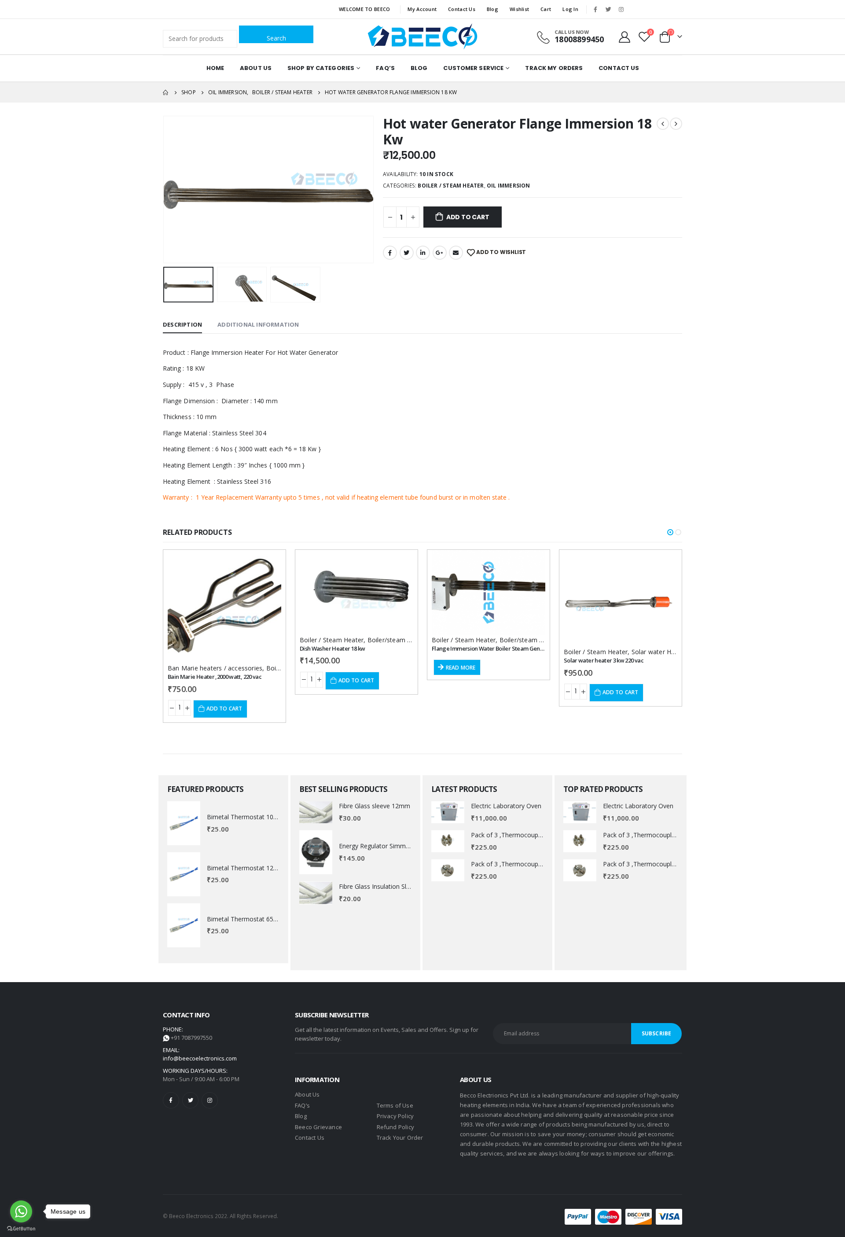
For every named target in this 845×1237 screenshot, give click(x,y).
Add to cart (467, 217)
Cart (545, 9)
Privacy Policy (395, 1116)
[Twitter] (608, 9)
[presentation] (165, 189)
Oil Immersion (508, 185)
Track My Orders (554, 68)
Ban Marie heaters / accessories (215, 668)
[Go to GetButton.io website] (21, 1228)
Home (215, 68)
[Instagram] (621, 9)
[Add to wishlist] (266, 564)
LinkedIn (423, 253)
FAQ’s (385, 68)
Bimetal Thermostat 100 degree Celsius (263, 817)
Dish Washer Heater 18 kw (332, 648)
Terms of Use (395, 1105)
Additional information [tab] (258, 324)
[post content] (224, 606)
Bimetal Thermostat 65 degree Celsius (261, 919)
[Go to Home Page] (166, 92)
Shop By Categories (320, 68)
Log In (570, 9)
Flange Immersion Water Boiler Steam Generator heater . (504, 648)
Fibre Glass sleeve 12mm (374, 806)
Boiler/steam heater (396, 640)
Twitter (407, 253)
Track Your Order (400, 1137)
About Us (256, 68)
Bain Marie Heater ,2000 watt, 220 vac (214, 677)
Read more (461, 667)
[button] (670, 532)
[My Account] (625, 36)
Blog (492, 9)
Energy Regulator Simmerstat (380, 846)
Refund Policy (396, 1127)
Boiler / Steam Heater (451, 185)
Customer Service (473, 68)
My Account (422, 9)
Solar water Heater (659, 652)
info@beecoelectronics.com (200, 1058)
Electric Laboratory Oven (506, 806)
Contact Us (461, 9)
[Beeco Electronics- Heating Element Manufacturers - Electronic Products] (422, 36)
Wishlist (519, 9)
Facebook (390, 253)
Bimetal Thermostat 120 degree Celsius (263, 868)
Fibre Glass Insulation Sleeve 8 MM (388, 886)
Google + (440, 253)
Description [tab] (182, 324)
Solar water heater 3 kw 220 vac (603, 660)
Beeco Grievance (318, 1127)
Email (456, 253)
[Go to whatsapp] (21, 1211)
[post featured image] (183, 823)
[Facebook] (595, 9)
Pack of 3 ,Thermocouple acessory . (522, 835)
